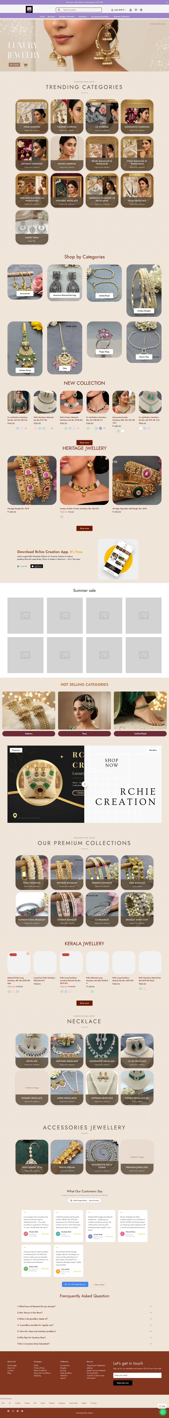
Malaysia (51, 1403)
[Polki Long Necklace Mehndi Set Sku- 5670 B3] (123, 962)
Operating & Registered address (96, 1366)
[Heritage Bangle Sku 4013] (32, 480)
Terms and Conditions (42, 1373)
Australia (17, 1403)
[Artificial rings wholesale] (104, 339)
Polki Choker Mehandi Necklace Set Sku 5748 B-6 (71, 418)
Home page (12, 1365)
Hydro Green (13, 428)
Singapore (62, 1403)
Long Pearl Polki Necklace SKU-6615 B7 (44, 979)
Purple (100, 428)
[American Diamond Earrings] (64, 282)
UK (10, 1403)
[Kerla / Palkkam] (25, 348)
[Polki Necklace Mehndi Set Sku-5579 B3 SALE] (150, 962)
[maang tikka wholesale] (64, 347)
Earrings (51, 16)
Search (63, 1378)
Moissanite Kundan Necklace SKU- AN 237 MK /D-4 (123, 420)
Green (43, 428)
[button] (141, 10)
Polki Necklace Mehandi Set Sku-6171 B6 (43, 418)
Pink (21, 428)
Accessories (25, 293)
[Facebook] (8, 1411)
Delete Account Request (96, 1370)
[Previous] (57, 2)
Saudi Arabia (73, 1403)
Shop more (84, 442)
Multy (47, 428)
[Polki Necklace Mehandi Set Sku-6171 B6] (45, 402)
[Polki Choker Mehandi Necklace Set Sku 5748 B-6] (71, 402)
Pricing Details (92, 1373)
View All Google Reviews (76, 1284)
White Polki (114, 988)
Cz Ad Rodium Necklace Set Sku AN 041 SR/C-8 (17, 418)
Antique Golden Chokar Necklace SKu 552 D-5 (79, 508)
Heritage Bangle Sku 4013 (18, 508)
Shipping (37, 1375)
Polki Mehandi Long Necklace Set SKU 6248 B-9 (97, 980)
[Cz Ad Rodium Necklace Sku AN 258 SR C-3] (97, 402)
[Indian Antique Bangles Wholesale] (144, 290)
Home (42, 16)
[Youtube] (22, 1411)
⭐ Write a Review (98, 1285)
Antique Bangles (144, 310)
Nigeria (84, 1403)
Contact (10, 1370)
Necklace (82, 16)
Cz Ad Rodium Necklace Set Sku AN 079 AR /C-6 (149, 418)
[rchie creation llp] (29, 10)
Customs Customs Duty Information (95, 1376)
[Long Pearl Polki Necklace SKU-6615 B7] (45, 962)
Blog (9, 1373)
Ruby (61, 428)
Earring (63, 1370)
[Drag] (84, 784)
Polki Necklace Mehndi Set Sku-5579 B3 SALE (150, 979)
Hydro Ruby (9, 428)
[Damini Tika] (144, 342)
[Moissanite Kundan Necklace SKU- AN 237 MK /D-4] (123, 402)
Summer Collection (121, 16)
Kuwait (43, 1403)
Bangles (63, 1368)
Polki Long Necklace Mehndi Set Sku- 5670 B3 (122, 979)
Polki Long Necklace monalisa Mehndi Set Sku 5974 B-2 (70, 980)
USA (3, 1403)
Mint (17, 428)
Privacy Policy (39, 1368)
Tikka (65, 368)
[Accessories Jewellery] (25, 282)
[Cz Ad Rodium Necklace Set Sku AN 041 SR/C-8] (18, 402)
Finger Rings (104, 351)
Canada (27, 1403)
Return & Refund (40, 1370)
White (122, 431)
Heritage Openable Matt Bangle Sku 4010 (129, 508)
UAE (35, 1403)
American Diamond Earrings (64, 295)
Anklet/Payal (104, 295)
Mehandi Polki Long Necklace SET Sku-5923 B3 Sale (18, 980)
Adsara (90, 1413)
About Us (11, 1368)
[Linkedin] (18, 1411)
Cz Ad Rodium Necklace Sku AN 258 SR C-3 (96, 418)
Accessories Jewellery (100, 16)
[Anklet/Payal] (104, 283)
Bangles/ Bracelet (66, 16)
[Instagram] (13, 1411)
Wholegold (74, 991)
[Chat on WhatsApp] (163, 1412)
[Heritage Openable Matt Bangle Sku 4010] (137, 480)
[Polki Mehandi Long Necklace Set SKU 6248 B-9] (97, 962)
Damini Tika (144, 357)
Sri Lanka (93, 1403)
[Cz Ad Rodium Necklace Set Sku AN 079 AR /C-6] (150, 402)
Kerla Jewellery (66, 1373)
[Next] (111, 2)
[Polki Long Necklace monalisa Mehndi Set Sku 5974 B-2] (71, 962)
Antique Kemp (25, 370)
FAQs (36, 1365)
